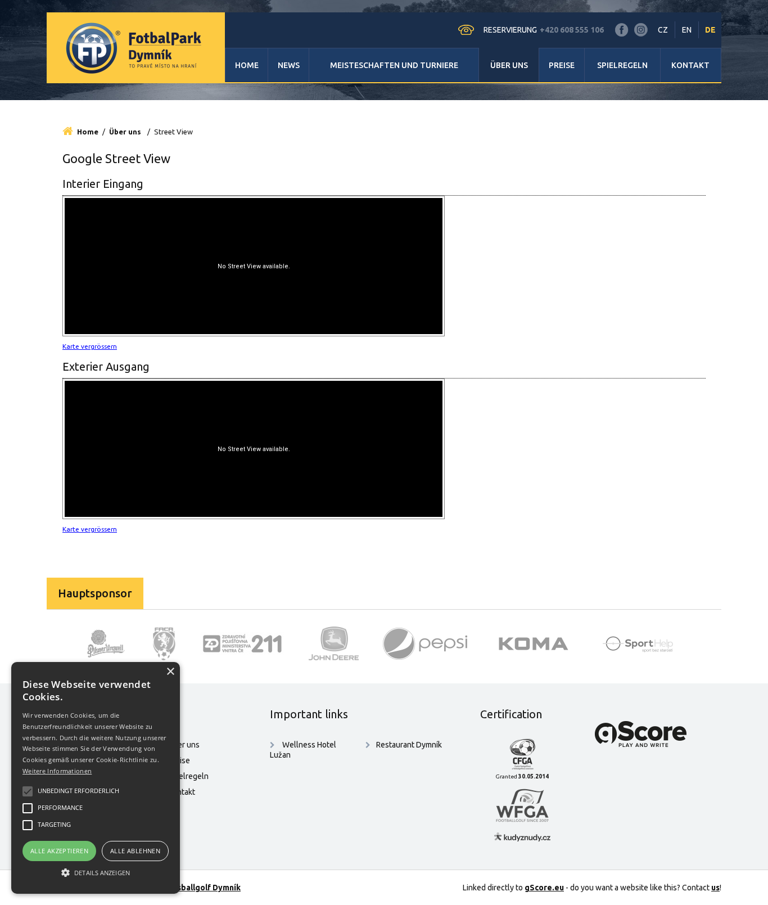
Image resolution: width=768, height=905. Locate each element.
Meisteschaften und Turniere (394, 65)
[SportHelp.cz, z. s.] (642, 643)
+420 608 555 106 (572, 29)
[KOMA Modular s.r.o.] (533, 643)
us (715, 887)
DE (710, 29)
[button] (95, 873)
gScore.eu (544, 887)
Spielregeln (622, 65)
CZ (663, 29)
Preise (562, 65)
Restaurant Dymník (409, 744)
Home (247, 65)
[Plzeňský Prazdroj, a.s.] (106, 643)
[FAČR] (164, 643)
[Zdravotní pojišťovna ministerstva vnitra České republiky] (242, 643)
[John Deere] (334, 643)
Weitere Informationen (57, 771)
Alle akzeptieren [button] (59, 851)
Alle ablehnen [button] (135, 851)
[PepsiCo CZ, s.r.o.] (425, 643)
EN (687, 29)
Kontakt (690, 65)
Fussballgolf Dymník (202, 887)
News (289, 65)
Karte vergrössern (89, 346)
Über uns (509, 65)
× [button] (170, 672)
